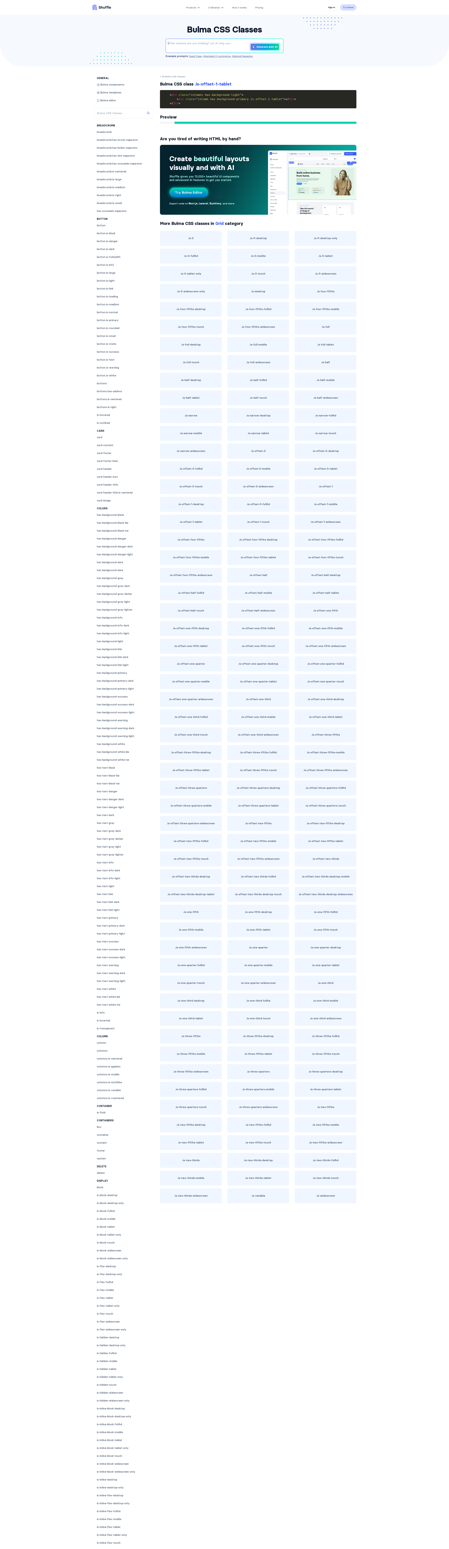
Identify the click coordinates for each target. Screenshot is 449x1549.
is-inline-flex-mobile (109, 1519)
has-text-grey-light (109, 846)
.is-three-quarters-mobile (258, 1089)
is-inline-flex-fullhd (108, 1511)
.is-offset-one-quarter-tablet (258, 681)
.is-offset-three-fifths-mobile (326, 752)
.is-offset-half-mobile (258, 592)
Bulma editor (108, 100)
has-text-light (105, 886)
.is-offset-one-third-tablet (326, 717)
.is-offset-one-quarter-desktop (258, 663)
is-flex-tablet (105, 1298)
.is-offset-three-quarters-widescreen (191, 823)
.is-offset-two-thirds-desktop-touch (258, 894)
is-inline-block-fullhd (109, 1424)
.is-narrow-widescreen (190, 451)
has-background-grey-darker (114, 594)
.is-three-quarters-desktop (325, 1071)
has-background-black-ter (113, 530)
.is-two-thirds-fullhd (326, 1160)
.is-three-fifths (190, 1036)
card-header (104, 469)
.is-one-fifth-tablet (258, 929)
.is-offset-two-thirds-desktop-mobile (326, 876)
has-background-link (109, 649)
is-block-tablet (106, 1226)
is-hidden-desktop (108, 1337)
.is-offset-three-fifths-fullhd (258, 752)
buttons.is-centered (109, 399)
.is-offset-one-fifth (325, 610)
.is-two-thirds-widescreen (191, 1195)
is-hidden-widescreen (110, 1392)
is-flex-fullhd (105, 1282)
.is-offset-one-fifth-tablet (191, 646)
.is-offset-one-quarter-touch (325, 681)
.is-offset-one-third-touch (191, 734)
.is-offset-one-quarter (191, 663)
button (101, 225)
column (101, 1042)
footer (101, 1150)
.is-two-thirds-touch (326, 1178)
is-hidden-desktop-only (111, 1345)
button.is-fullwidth (108, 257)
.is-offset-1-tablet (190, 522)
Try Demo (348, 7)
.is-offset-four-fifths (190, 539)
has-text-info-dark (108, 870)
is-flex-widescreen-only (111, 1329)
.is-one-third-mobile (325, 1000)
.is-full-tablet (325, 344)
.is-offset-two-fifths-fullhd (190, 841)
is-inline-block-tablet (109, 1440)
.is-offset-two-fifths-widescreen (258, 858)
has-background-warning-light (115, 736)
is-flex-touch (105, 1313)
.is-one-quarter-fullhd (191, 965)
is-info (101, 1012)
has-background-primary (112, 673)
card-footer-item (107, 461)
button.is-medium (108, 304)
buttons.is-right (106, 407)
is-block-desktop (107, 1195)
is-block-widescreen (109, 1250)
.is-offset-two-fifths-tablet (325, 841)
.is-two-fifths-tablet (191, 1142)
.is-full (325, 326)
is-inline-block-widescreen (113, 1463)
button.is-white (106, 375)
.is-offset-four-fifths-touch (325, 557)
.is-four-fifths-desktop (191, 309)
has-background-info (110, 617)
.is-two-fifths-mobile (325, 1124)
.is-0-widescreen (325, 273)
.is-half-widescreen (325, 397)
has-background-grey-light (113, 601)
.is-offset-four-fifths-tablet (258, 557)
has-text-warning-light (111, 981)
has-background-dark (110, 562)
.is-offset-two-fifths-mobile (258, 841)
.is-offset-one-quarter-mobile (191, 681)
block (100, 1187)
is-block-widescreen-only (112, 1258)
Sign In (331, 7)
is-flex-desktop (106, 1266)
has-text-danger (107, 791)
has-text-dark (105, 815)
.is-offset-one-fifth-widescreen (325, 646)
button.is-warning (108, 367)
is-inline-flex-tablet (108, 1527)
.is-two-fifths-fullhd (258, 1124)
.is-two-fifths (325, 1107)
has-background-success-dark (115, 704)
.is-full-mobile (258, 344)
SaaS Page (195, 56)
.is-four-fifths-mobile (325, 309)
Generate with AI (266, 46)
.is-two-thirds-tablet (258, 1178)
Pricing (259, 7)
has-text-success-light (111, 957)
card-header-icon (107, 476)
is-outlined (103, 423)
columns (102, 1050)
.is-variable (258, 1195)
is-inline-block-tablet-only (113, 1448)
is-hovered (103, 415)
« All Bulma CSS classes (172, 76)
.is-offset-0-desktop (325, 451)
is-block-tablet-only (109, 1234)
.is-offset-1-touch (258, 522)
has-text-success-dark (111, 949)
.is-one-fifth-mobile (190, 929)
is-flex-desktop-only (109, 1274)
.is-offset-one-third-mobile (258, 717)
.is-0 (191, 238)
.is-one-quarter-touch (191, 983)
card (99, 437)
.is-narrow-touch (325, 433)
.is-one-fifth (191, 912)
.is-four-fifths (325, 291)
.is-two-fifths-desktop (190, 1124)
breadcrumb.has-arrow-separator (117, 140)
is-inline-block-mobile (110, 1432)
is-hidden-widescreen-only (113, 1400)
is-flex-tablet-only (108, 1305)
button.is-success (108, 351)
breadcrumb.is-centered (111, 171)
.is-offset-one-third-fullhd (191, 717)
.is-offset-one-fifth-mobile (325, 628)
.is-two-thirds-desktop (258, 1160)
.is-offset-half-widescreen (258, 610)
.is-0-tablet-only (190, 273)
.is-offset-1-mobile (325, 504)
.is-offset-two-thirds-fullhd (258, 876)
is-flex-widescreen (108, 1321)
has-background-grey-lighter (114, 609)
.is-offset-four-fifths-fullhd (325, 539)
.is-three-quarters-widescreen (258, 1107)
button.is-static (106, 344)
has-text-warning (108, 965)
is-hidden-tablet (106, 1369)
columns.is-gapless (108, 1066)
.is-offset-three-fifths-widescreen (325, 770)
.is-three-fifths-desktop (258, 1036)
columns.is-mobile (108, 1074)
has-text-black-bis (108, 775)
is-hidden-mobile (107, 1361)
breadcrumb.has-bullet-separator (117, 147)
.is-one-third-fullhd (258, 1000)
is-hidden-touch (106, 1384)
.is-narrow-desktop (258, 415)
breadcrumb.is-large (109, 179)
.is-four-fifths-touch (191, 326)
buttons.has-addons (109, 391)
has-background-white (111, 744)
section (101, 1158)
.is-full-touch (191, 362)
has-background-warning (112, 720)
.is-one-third (325, 983)
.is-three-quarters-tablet (325, 1089)
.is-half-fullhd (258, 380)
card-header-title (107, 484)
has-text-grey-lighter (110, 854)
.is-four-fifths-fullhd (258, 309)
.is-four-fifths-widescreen (258, 326)
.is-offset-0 (258, 451)
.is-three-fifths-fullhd (325, 1036)
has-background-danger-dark (115, 546)
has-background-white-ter (113, 759)
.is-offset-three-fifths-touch (258, 770)
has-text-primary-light (111, 933)
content (102, 1142)
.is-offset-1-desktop (191, 504)
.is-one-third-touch (258, 1018)
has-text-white (106, 989)
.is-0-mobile (258, 256)
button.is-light (106, 280)
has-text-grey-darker (110, 838)
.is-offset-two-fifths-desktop (325, 823)
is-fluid (101, 1112)
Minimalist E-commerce (216, 56)
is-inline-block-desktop (111, 1408)
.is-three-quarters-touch (191, 1107)
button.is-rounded (108, 328)
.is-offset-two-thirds (325, 858)
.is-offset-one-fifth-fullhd (258, 628)
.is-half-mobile (325, 380)
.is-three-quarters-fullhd (190, 1089)
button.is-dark (106, 249)
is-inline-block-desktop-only (114, 1416)
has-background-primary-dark (115, 680)
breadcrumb (104, 132)
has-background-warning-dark (115, 728)
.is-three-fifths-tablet (258, 1053)
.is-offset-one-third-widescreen (258, 734)
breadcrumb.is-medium (111, 187)
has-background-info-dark (113, 625)
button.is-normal (107, 312)
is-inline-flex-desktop (110, 1495)
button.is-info (105, 265)
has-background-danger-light (115, 554)
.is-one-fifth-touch (325, 929)
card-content (105, 445)
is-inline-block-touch (109, 1456)
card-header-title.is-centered (115, 492)
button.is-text (106, 359)
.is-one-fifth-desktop (258, 912)
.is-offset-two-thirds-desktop (191, 876)
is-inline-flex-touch (108, 1542)
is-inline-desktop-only (110, 1487)
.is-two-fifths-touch (258, 1142)
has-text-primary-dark (111, 925)
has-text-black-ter (108, 783)
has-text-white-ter (108, 1004)
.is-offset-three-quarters (191, 788)
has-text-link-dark (108, 902)
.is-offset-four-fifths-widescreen (190, 575)
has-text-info (105, 862)
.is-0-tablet (325, 256)
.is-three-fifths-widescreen (191, 1071)
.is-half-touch (258, 397)
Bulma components (112, 84)
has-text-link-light (108, 910)
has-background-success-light (115, 712)
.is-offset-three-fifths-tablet (191, 770)
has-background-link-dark (112, 657)
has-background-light (110, 641)
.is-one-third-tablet (191, 1018)
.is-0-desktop (258, 238)
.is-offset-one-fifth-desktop (191, 628)
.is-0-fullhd (191, 256)
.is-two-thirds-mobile (190, 1178)
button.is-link (105, 288)
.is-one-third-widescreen (325, 1018)
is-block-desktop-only (110, 1203)
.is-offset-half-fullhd (191, 592)
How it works (239, 7)
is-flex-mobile (105, 1290)
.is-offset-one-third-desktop (325, 699)
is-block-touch (106, 1242)
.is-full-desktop (191, 344)
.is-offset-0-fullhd (191, 468)
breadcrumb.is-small (109, 203)
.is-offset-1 (326, 486)
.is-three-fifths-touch (326, 1053)
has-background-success (112, 696)
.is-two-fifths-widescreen (325, 1142)
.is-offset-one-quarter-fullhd (325, 663)
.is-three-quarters (258, 1071)
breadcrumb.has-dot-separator (116, 155)
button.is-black (106, 233)
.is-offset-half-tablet (325, 592)
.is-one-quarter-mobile (258, 965)
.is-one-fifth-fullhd (326, 912)
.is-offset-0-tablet (325, 468)
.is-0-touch (258, 273)
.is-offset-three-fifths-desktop (191, 752)
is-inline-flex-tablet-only (112, 1535)
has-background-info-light (113, 633)
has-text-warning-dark (111, 973)
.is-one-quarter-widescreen (258, 983)
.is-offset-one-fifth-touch (258, 646)
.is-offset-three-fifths (325, 734)
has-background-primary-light (115, 688)
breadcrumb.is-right (109, 195)
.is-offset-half (258, 575)
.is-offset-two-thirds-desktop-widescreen (325, 894)
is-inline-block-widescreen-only (116, 1471)
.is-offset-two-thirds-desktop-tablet (191, 894)
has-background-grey (110, 578)
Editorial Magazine (242, 56)
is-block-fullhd (106, 1211)
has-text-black (106, 767)
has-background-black (110, 515)
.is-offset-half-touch (190, 610)
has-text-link (105, 894)
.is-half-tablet (191, 397)
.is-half (325, 362)
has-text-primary (107, 917)
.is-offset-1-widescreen (325, 522)
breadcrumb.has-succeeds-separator (119, 163)
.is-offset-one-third (258, 699)
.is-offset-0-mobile (258, 468)
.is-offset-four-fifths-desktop (258, 539)
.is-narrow (191, 415)
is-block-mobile (106, 1219)
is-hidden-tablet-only (110, 1377)
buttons (102, 383)
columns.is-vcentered (110, 1098)
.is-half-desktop (191, 380)
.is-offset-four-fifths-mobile (191, 557)
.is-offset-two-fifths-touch (191, 858)
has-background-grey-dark (113, 586)
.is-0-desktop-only (325, 238)
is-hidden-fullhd (106, 1353)
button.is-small (106, 336)
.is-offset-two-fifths (258, 823)
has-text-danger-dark (110, 799)
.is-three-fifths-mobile (190, 1053)
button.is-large (106, 272)
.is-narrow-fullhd (325, 415)
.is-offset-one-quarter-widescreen (191, 699)
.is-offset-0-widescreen (258, 486)
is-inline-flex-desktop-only (113, 1503)
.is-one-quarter (258, 947)
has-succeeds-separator (112, 211)
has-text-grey (105, 823)
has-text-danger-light (110, 807)
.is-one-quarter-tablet (326, 965)
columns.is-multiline (109, 1082)
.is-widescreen (325, 1195)
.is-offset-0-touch (191, 486)
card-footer (104, 453)
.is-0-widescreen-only (191, 291)
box (99, 1127)
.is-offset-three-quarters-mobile (191, 805)
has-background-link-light (113, 665)
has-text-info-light (108, 878)
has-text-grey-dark (109, 831)
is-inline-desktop (107, 1479)
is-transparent (106, 1028)
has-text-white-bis (108, 996)
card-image (104, 500)
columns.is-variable (109, 1090)
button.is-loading (107, 296)
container (103, 1134)
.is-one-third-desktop (191, 1000)
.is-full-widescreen (258, 362)
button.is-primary (108, 320)
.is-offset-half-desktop (325, 575)
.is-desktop (258, 291)
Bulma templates (110, 92)
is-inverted (103, 1020)
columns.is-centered (109, 1058)
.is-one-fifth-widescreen (191, 947)
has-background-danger (111, 538)
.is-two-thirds (191, 1160)
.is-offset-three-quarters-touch (325, 805)
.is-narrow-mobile (191, 433)
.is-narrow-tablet (258, 433)
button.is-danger (107, 241)
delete (101, 1173)
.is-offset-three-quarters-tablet (258, 805)
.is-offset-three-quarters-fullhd (325, 788)
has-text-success (108, 941)
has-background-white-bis (113, 752)
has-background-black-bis (112, 522)
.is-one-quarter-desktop (325, 947)
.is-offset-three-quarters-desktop (258, 788)
